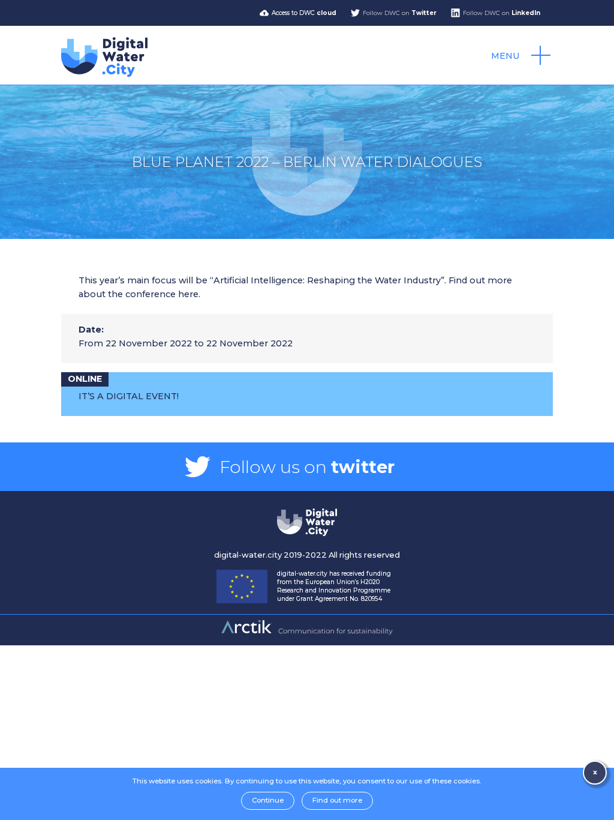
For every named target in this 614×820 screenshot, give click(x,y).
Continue (268, 800)
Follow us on (307, 466)
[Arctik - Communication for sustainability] (307, 633)
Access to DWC (304, 13)
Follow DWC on (400, 13)
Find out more (337, 800)
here (188, 294)
